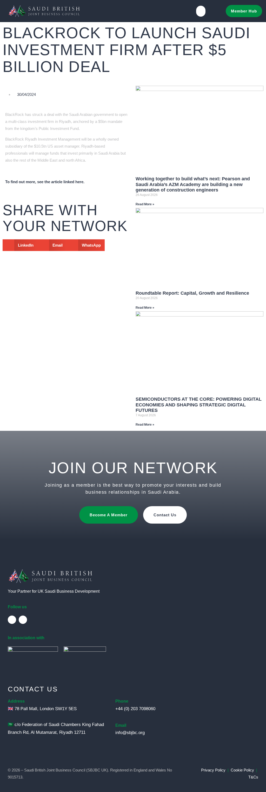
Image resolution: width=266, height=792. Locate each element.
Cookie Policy (242, 770)
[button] (200, 11)
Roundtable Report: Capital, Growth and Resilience (192, 293)
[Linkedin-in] (12, 620)
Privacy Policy (213, 770)
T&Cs (253, 777)
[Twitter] (23, 620)
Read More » (145, 204)
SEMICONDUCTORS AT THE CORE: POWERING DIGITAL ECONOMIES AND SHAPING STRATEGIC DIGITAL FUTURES (199, 405)
